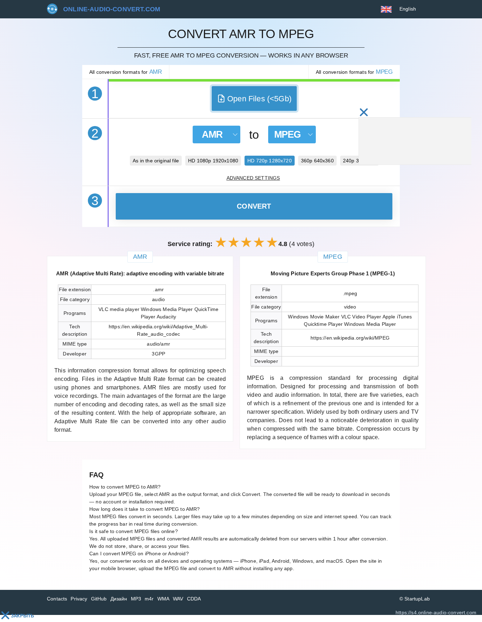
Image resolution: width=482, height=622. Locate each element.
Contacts (57, 599)
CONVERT (254, 206)
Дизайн (118, 599)
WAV (178, 599)
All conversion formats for (125, 71)
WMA (163, 599)
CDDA (194, 599)
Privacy (79, 599)
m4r (149, 599)
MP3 (136, 599)
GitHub (99, 599)
